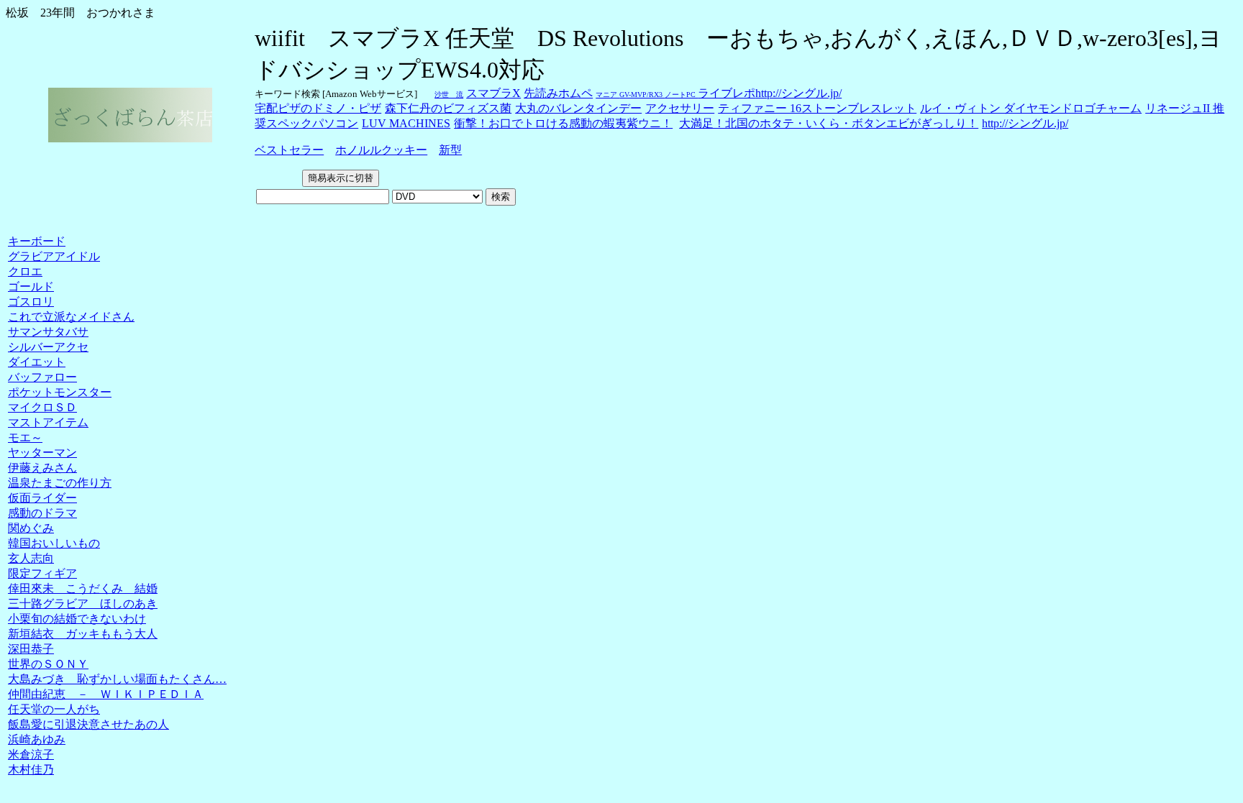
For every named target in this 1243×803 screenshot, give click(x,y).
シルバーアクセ (48, 347)
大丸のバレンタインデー (578, 108)
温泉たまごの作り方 (59, 483)
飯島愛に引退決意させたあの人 (88, 724)
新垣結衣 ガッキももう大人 (83, 634)
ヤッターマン (42, 452)
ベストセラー (289, 150)
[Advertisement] (46, 220)
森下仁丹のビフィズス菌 (448, 108)
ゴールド (31, 286)
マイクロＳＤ (42, 407)
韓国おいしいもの (54, 543)
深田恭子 (31, 649)
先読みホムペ (558, 93)
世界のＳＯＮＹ (48, 664)
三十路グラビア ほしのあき (83, 603)
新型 (450, 150)
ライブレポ (726, 93)
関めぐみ (31, 528)
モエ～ (25, 437)
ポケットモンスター (59, 392)
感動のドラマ (42, 513)
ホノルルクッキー (381, 150)
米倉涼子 (31, 754)
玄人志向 (31, 558)
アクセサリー (679, 108)
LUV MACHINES (406, 123)
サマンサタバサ (48, 332)
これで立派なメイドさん (71, 317)
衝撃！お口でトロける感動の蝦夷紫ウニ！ (563, 123)
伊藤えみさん (42, 468)
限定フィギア (42, 573)
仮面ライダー (42, 498)
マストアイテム (48, 422)
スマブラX (493, 93)
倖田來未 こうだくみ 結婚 (83, 588)
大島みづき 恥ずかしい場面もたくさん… (117, 679)
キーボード (36, 241)
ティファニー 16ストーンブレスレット (817, 108)
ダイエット (36, 362)
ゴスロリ (31, 301)
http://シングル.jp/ (798, 93)
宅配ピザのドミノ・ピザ (318, 108)
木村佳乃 (31, 769)
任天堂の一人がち (54, 709)
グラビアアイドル (54, 256)
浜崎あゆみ (36, 739)
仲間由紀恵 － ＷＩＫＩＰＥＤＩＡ (106, 694)
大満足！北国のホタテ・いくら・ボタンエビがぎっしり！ (828, 123)
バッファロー (42, 377)
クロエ (25, 271)
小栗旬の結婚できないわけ (77, 618)
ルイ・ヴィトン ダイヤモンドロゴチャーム (1031, 108)
